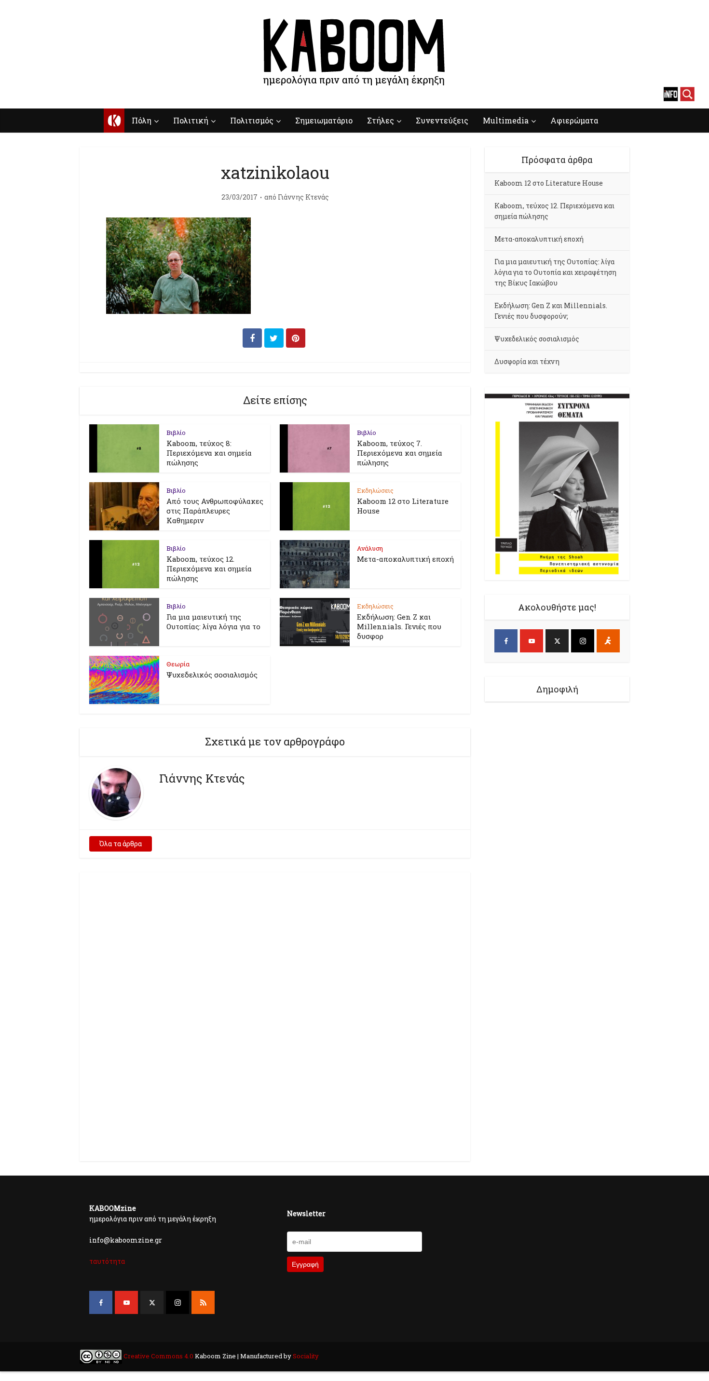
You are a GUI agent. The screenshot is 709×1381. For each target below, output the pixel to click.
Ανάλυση (370, 548)
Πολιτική (190, 120)
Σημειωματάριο (324, 120)
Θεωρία (178, 664)
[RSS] (203, 1302)
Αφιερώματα (574, 120)
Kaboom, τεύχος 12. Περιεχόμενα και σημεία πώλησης (209, 568)
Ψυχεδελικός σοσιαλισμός (212, 674)
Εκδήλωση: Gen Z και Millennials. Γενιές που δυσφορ (399, 626)
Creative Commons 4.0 (158, 1356)
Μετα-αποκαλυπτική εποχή (405, 559)
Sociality (305, 1356)
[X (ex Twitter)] (557, 640)
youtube (38, 94)
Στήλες (380, 120)
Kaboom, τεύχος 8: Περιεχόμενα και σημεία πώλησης (209, 452)
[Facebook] (506, 640)
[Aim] (608, 640)
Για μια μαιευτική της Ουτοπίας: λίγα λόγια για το (213, 621)
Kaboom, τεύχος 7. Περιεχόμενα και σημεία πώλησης (399, 452)
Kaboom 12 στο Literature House (548, 183)
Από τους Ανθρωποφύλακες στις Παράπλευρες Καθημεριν (214, 510)
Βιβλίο (176, 432)
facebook (21, 94)
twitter (55, 94)
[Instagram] (582, 640)
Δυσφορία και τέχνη (526, 361)
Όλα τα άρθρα (120, 843)
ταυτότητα (107, 1261)
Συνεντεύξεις (442, 120)
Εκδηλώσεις (375, 490)
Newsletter (306, 1213)
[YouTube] (531, 640)
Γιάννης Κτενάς (303, 197)
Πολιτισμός (251, 120)
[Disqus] (275, 1015)
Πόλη (141, 120)
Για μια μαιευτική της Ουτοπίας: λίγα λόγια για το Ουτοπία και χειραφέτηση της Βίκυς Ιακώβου (555, 272)
